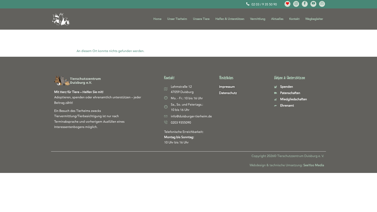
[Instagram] (296, 4)
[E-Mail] (322, 4)
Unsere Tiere (201, 19)
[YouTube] (313, 4)
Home (157, 19)
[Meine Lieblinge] (287, 4)
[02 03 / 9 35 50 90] (247, 3)
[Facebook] (305, 4)
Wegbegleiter (314, 19)
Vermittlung (257, 19)
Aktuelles (277, 19)
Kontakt (294, 19)
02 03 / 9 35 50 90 (264, 4)
